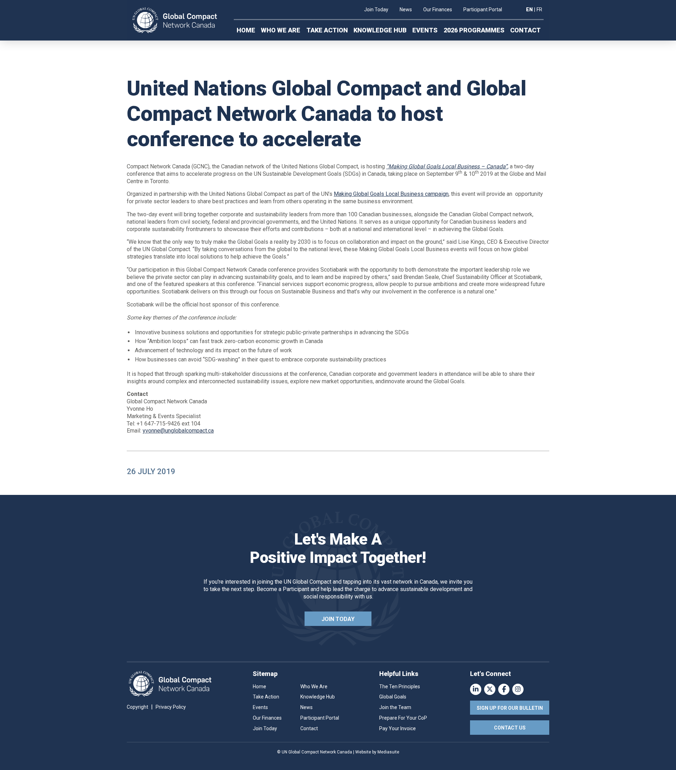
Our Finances (437, 9)
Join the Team (395, 707)
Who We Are (280, 30)
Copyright (137, 707)
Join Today (376, 9)
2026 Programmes (474, 30)
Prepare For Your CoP (403, 718)
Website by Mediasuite (377, 752)
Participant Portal (482, 9)
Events (425, 30)
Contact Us (510, 728)
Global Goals (392, 697)
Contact (525, 30)
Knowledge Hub (380, 30)
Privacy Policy (171, 707)
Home (246, 30)
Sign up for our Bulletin (510, 708)
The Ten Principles (399, 686)
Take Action (327, 30)
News (406, 9)
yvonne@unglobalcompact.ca (178, 430)
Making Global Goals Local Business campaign (391, 194)
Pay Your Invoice (397, 728)
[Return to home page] (174, 20)
